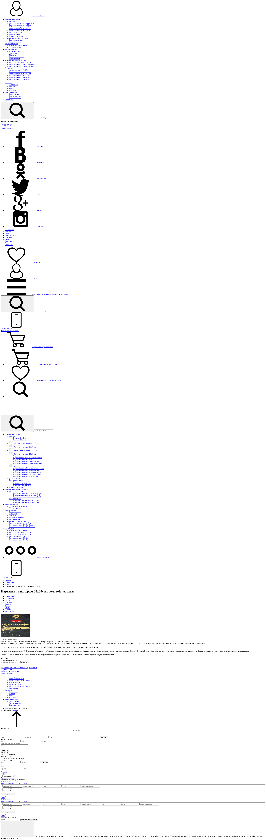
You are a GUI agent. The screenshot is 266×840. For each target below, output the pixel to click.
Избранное (36, 262)
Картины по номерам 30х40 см (20, 29)
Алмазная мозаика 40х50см (18, 70)
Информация (9, 100)
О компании (13, 85)
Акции (11, 88)
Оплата (7, 233)
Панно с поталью (15, 42)
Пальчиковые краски (16, 57)
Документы (9, 609)
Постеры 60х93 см (19, 438)
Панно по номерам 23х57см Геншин (22, 64)
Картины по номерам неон (22, 460)
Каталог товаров (11, 677)
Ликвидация (9, 68)
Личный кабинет (38, 16)
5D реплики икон (15, 47)
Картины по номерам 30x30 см (20, 25)
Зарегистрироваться (8, 778)
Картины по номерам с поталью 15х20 (27, 493)
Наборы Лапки (14, 59)
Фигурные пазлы (15, 51)
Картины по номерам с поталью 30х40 (27, 495)
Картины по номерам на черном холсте (27, 472)
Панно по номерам (16, 34)
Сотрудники (9, 598)
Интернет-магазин (11, 92)
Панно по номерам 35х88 (22, 482)
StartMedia (14, 710)
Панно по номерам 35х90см (19, 79)
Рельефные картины (16, 36)
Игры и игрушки (11, 49)
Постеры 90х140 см (20, 440)
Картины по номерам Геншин (15, 60)
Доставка (8, 232)
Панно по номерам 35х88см (19, 77)
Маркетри (12, 55)
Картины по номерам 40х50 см (20, 31)
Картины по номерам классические (25, 456)
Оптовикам (9, 245)
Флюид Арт (13, 53)
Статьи (7, 239)
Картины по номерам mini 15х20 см (21, 23)
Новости (12, 86)
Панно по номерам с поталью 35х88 (26, 502)
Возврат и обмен (15, 98)
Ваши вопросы (10, 235)
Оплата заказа (14, 94)
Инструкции (9, 241)
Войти (34, 278)
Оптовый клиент (21, 783)
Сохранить (104, 737)
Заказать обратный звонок (10, 331)
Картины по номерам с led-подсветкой (27, 474)
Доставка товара (15, 96)
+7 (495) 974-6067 (7, 125)
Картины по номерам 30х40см (20, 62)
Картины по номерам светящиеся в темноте (28, 463)
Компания (8, 83)
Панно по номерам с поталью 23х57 (26, 500)
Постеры (12, 21)
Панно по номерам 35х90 (22, 484)
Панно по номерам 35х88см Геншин (22, 66)
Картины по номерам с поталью (16, 38)
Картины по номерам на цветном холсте (27, 458)
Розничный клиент (7, 783)
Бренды (7, 600)
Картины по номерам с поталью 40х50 (27, 497)
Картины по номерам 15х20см (20, 72)
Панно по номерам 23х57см (19, 75)
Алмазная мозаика (11, 44)
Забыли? (4, 772)
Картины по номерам (12, 19)
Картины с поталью (16, 40)
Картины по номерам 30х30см (20, 74)
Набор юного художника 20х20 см (21, 27)
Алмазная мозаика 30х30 (18, 45)
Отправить (24, 662)
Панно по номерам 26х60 (22, 486)
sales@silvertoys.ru (7, 128)
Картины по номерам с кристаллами (26, 461)
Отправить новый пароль (29, 819)
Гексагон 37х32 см (15, 32)
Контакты (12, 90)
